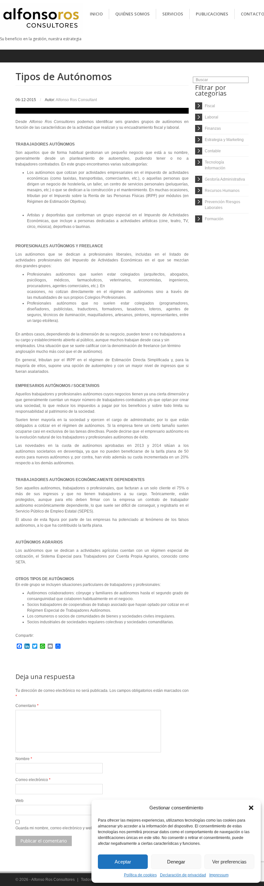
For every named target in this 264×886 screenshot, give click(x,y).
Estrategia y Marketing (224, 139)
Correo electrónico (33, 780)
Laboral (211, 117)
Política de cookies (140, 875)
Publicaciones (212, 14)
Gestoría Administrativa (225, 179)
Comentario (27, 705)
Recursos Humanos (222, 190)
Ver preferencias (229, 861)
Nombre (23, 759)
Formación (214, 219)
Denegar (176, 861)
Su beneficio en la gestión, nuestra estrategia (40, 39)
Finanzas (213, 128)
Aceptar (123, 861)
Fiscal (210, 106)
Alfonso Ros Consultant (76, 100)
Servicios (172, 14)
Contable (213, 151)
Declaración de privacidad (183, 875)
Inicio (96, 14)
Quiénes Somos (132, 14)
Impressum (219, 875)
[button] (251, 808)
